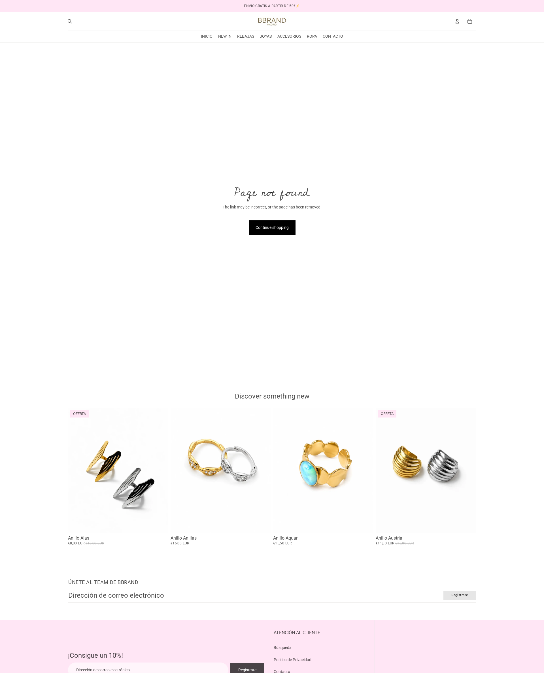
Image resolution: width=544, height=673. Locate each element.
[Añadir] (365, 524)
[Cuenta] (457, 21)
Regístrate (459, 595)
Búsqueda (283, 647)
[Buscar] (69, 21)
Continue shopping (272, 227)
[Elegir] (159, 524)
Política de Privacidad (292, 659)
